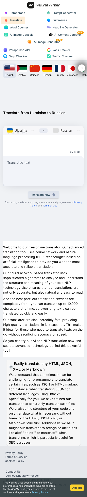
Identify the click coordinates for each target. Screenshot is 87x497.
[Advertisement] (43, 93)
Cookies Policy (14, 461)
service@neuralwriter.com (23, 475)
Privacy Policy (40, 492)
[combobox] (7, 130)
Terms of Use (49, 205)
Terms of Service (16, 456)
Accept (77, 487)
